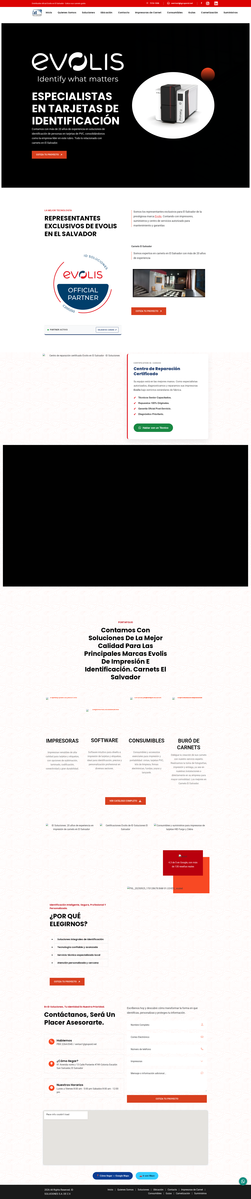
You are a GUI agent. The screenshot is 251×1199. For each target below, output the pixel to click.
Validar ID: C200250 (106, 330)
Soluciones (88, 12)
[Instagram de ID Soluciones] (208, 3)
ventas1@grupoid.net (182, 3)
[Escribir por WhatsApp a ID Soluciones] (243, 1181)
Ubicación (106, 12)
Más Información (46, 542)
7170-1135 (154, 3)
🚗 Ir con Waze (147, 1175)
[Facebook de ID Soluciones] (201, 3)
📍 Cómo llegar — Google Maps (112, 1175)
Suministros (231, 12)
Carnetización (209, 12)
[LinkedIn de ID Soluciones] (216, 3)
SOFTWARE (104, 740)
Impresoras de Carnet (148, 12)
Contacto (124, 12)
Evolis (158, 216)
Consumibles (175, 12)
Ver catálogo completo (123, 801)
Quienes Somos (67, 12)
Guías (191, 12)
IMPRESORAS (62, 741)
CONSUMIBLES (146, 741)
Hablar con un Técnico (155, 427)
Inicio (49, 12)
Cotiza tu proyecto (47, 154)
